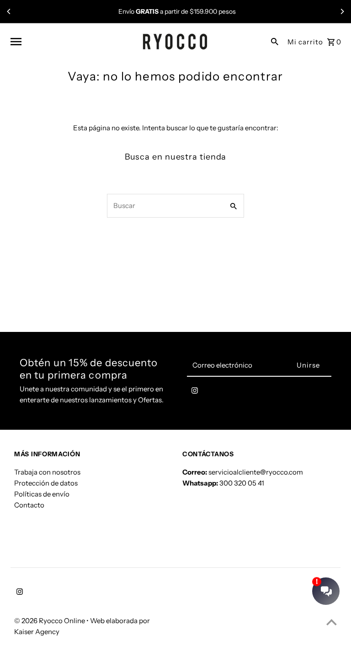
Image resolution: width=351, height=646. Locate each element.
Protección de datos (46, 483)
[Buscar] (274, 41)
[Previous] (9, 11)
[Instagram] (194, 392)
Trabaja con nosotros (47, 472)
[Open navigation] (73, 41)
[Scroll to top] (331, 622)
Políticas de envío (41, 494)
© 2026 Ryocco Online (50, 620)
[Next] (342, 11)
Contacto (29, 505)
